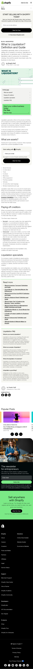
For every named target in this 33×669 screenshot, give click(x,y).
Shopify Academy (6, 590)
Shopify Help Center (7, 582)
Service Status (5, 567)
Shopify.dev (4, 605)
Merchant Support (6, 578)
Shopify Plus (5, 628)
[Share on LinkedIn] (9, 395)
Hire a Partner (5, 586)
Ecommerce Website (23, 546)
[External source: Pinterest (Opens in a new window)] (27, 665)
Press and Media (6, 550)
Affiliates (3, 559)
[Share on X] (6, 395)
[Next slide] (20, 434)
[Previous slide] (12, 434)
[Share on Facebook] (2, 395)
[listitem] (16, 421)
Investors (4, 546)
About (3, 538)
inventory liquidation (7, 197)
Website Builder (21, 542)
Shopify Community (7, 595)
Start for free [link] (16, 30)
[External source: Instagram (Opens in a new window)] (16, 665)
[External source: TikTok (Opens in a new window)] (20, 665)
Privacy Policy (26, 487)
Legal (2, 563)
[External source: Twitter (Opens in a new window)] (9, 665)
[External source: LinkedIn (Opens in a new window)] (24, 665)
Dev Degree (4, 613)
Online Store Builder (23, 538)
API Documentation (6, 609)
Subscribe (16, 482)
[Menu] (31, 2)
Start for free (24, 2)
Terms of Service (16, 648)
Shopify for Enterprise (7, 632)
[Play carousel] (16, 434)
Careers (3, 542)
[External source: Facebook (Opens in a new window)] (5, 665)
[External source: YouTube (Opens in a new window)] (13, 665)
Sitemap (16, 657)
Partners (3, 555)
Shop (2, 624)
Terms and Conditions (14, 487)
